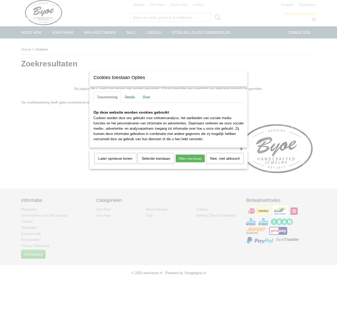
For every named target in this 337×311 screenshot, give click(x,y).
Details (130, 97)
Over (146, 97)
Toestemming (107, 97)
